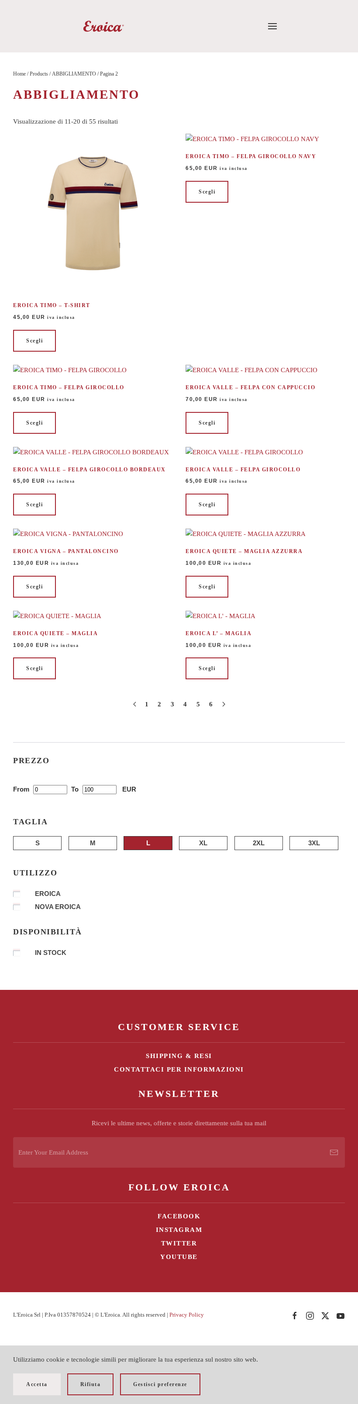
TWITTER (179, 1243)
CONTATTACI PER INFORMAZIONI (179, 1069)
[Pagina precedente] (135, 704)
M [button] (93, 843)
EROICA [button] (48, 893)
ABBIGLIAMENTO (74, 74)
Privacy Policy (186, 1314)
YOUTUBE (179, 1256)
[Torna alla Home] (103, 26)
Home (19, 74)
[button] (272, 26)
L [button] (148, 843)
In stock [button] (50, 952)
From (22, 789)
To (75, 789)
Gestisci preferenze (160, 1384)
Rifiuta (90, 1384)
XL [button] (203, 843)
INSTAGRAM (179, 1229)
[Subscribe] (334, 1152)
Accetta (37, 1384)
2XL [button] (259, 843)
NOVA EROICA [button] (58, 906)
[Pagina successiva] (224, 704)
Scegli (34, 341)
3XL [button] (314, 843)
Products (39, 74)
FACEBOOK (179, 1216)
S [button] (37, 843)
